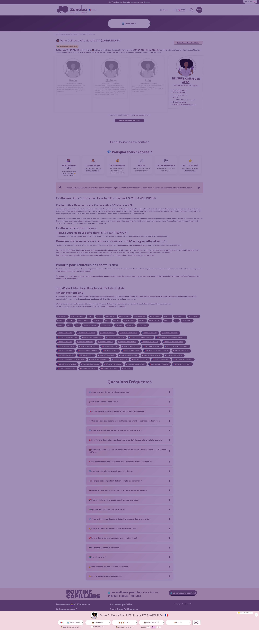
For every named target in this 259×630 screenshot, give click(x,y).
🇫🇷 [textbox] (61, 622)
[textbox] (73, 622)
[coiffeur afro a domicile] (94, 615)
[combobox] (61, 622)
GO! (196, 622)
